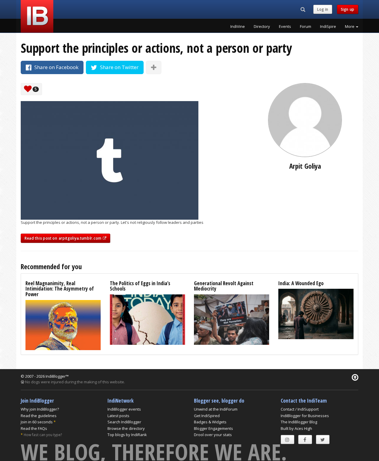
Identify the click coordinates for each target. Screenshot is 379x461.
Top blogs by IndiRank (127, 434)
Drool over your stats (213, 434)
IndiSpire (328, 26)
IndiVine (237, 26)
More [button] (350, 26)
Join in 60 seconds (37, 422)
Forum (305, 26)
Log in (322, 9)
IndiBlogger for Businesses (305, 415)
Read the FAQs (34, 428)
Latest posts (118, 415)
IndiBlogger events (124, 409)
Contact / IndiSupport (300, 409)
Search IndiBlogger (124, 422)
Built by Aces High (296, 428)
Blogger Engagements (213, 428)
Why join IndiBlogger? (40, 409)
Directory (262, 26)
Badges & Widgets (210, 422)
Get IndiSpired (207, 415)
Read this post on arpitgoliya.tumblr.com (64, 238)
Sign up (347, 9)
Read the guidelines (39, 415)
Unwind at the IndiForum (215, 409)
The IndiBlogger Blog (299, 422)
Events (285, 26)
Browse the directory (126, 428)
